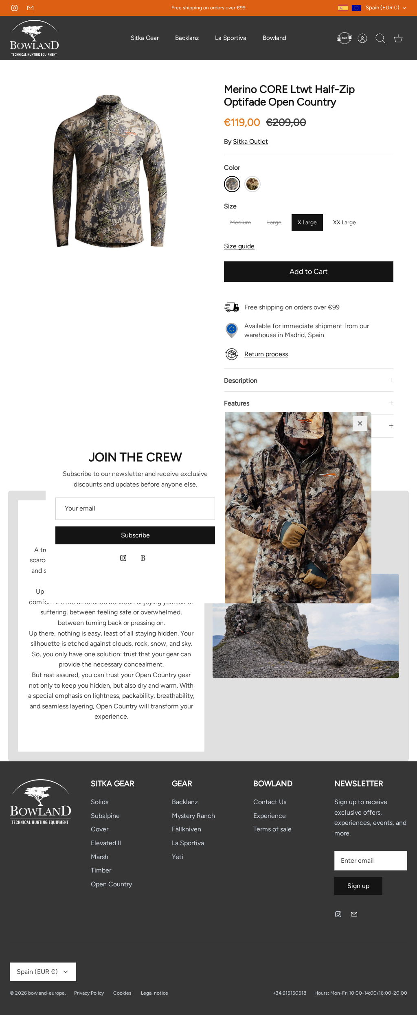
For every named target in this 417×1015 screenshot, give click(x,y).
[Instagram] (123, 558)
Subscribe (135, 535)
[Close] (360, 423)
